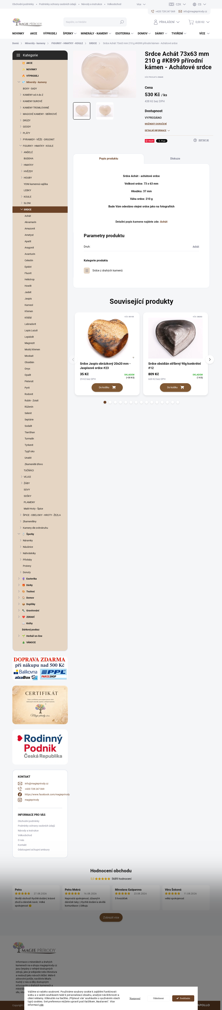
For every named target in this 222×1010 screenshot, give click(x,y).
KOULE (27, 196)
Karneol (29, 305)
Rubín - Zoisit (32, 400)
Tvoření (30, 591)
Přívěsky (27, 559)
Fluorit (28, 273)
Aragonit (29, 247)
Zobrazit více (111, 917)
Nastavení (135, 998)
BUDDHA (28, 158)
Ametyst (29, 235)
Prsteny (27, 566)
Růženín (29, 406)
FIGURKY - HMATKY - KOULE (38, 145)
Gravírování (32, 610)
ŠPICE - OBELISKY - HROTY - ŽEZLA (42, 515)
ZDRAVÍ (30, 617)
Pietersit (29, 381)
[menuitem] (19, 33)
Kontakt (22, 845)
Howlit (28, 285)
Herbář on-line (34, 636)
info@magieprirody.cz (36, 783)
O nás (21, 840)
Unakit (28, 457)
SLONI (27, 203)
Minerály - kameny (36, 82)
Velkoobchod (114, 4)
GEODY (27, 126)
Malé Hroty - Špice (33, 508)
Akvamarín (30, 222)
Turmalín (29, 438)
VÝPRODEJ (32, 75)
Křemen (29, 311)
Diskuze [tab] (175, 158)
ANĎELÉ (28, 152)
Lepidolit (29, 336)
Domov (30, 597)
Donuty (27, 572)
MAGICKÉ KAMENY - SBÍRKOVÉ (40, 114)
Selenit (28, 413)
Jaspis (28, 298)
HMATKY (28, 164)
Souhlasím (185, 998)
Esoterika (31, 578)
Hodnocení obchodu (111, 870)
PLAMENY (29, 502)
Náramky (28, 540)
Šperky (30, 534)
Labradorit (30, 324)
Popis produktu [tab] (108, 158)
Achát (28, 216)
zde (41, 1004)
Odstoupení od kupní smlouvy (34, 849)
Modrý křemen (32, 349)
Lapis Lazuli (31, 330)
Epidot (28, 266)
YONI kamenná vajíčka (36, 184)
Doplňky (30, 604)
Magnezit (30, 343)
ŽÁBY (27, 483)
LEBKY (27, 190)
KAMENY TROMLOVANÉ (36, 107)
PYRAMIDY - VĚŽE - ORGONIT (38, 139)
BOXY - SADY (30, 88)
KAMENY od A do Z (33, 94)
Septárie (29, 419)
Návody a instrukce (91, 4)
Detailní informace (155, 130)
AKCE (29, 63)
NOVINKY (31, 69)
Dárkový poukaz (30, 629)
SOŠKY (27, 496)
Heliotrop (30, 279)
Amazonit (30, 228)
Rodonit (29, 394)
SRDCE (27, 209)
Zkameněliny (29, 521)
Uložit (151, 140)
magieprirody (32, 799)
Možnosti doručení (156, 124)
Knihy (29, 623)
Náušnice (28, 546)
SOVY (27, 489)
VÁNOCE (31, 642)
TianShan (30, 432)
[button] (105, 402)
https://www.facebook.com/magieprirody (47, 794)
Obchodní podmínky (23, 4)
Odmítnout (158, 998)
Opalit (28, 375)
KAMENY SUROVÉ (32, 101)
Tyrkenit (29, 445)
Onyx (27, 368)
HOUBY (28, 177)
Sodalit (28, 426)
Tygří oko (30, 451)
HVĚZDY (28, 171)
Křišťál (28, 317)
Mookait (29, 355)
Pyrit (27, 387)
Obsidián (29, 362)
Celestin (29, 260)
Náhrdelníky (29, 553)
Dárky (29, 585)
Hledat (122, 22)
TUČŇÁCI (29, 470)
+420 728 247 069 (34, 789)
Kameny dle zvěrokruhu (35, 527)
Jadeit (28, 292)
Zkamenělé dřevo (34, 464)
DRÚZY (26, 120)
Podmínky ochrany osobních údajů (57, 4)
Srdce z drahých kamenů (107, 270)
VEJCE (27, 476)
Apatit (28, 241)
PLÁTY (26, 133)
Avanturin (30, 254)
